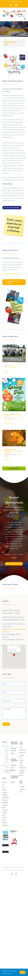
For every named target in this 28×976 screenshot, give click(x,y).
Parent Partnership (22, 766)
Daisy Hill (13, 750)
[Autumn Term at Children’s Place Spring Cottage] (14, 438)
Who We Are (4, 784)
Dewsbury (13, 765)
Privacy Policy (4, 819)
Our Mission (4, 789)
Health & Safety (21, 774)
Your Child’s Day (22, 749)
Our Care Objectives (5, 794)
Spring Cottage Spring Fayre (12, 394)
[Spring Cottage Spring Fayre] (14, 394)
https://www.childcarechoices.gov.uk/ (12, 274)
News (3, 807)
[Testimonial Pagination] (12, 557)
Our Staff (21, 786)
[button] (14, 43)
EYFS (20, 791)
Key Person (22, 752)
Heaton (13, 753)
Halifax (13, 782)
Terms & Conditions (5, 824)
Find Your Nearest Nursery (14, 1)
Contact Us (5, 810)
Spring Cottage (11, 367)
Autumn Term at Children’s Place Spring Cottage (12, 438)
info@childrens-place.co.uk (7, 771)
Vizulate (22, 870)
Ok (22, 972)
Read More (7, 371)
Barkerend (13, 748)
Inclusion (21, 770)
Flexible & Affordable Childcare (5, 802)
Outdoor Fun (21, 756)
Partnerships (5, 797)
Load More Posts (14, 468)
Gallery (16, 353)
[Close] (19, 647)
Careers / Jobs (4, 814)
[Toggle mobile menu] (25, 19)
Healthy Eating (21, 761)
